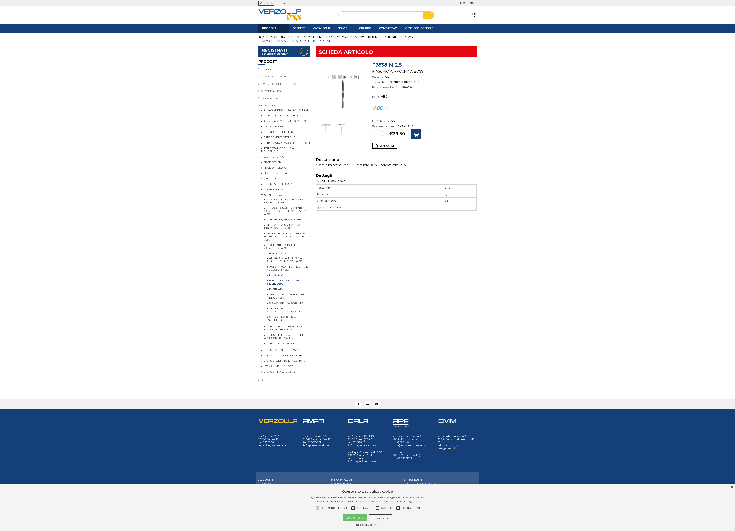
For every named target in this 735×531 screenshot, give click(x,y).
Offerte (298, 28)
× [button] (731, 487)
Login (282, 3)
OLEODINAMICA (271, 91)
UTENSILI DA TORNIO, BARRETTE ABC (282, 318)
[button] (367, 524)
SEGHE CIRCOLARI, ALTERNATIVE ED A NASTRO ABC (287, 310)
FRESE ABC (276, 275)
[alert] (367, 507)
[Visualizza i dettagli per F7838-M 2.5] (326, 135)
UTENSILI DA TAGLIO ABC (282, 253)
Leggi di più (413, 501)
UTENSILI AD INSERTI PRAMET (282, 349)
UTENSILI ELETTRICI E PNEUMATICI (284, 360)
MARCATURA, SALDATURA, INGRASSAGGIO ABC (282, 226)
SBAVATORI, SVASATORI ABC (288, 302)
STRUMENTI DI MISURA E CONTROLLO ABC (280, 246)
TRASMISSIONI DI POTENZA (278, 83)
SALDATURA (271, 178)
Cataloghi (321, 28)
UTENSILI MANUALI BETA (279, 366)
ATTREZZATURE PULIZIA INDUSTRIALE (277, 150)
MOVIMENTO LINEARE (274, 76)
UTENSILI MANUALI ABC (281, 343)
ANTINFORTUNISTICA (277, 126)
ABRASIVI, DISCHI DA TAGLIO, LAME (286, 110)
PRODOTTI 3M (272, 162)
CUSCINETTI (268, 69)
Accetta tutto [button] (354, 517)
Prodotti (269, 28)
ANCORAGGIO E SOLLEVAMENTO (284, 120)
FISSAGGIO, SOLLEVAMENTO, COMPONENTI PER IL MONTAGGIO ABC (286, 210)
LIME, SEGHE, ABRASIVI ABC (284, 219)
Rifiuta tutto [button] (381, 517)
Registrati (266, 3)
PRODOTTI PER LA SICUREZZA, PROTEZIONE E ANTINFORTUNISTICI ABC (287, 236)
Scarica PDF (386, 145)
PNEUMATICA (269, 98)
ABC (384, 96)
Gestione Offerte (419, 28)
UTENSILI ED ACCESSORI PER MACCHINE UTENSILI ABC (284, 328)
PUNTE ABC (276, 288)
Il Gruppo (363, 28)
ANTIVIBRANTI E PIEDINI (278, 131)
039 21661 (470, 3)
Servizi (342, 28)
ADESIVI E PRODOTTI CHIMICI (282, 115)
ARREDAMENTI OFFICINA (279, 137)
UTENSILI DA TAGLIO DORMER (282, 355)
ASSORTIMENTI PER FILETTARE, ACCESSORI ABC (287, 268)
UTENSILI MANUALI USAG (279, 371)
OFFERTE (266, 379)
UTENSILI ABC (273, 194)
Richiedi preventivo (416, 134)
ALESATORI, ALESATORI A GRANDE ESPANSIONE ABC (284, 259)
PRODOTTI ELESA (274, 167)
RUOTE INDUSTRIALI (276, 173)
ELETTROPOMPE (273, 156)
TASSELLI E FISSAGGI (276, 189)
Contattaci (388, 28)
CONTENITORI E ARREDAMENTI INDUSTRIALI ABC (285, 201)
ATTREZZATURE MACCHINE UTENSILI (286, 142)
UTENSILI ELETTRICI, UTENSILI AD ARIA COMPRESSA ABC (286, 336)
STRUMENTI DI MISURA (277, 183)
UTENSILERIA (269, 105)
